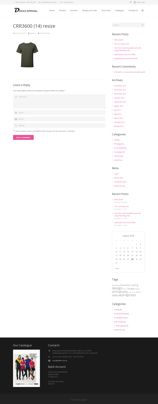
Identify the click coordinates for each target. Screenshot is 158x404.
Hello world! (118, 40)
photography (120, 291)
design (117, 288)
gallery (125, 289)
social (138, 292)
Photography (119, 144)
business (125, 285)
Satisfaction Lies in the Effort (125, 54)
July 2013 (117, 110)
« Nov (117, 268)
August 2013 (118, 106)
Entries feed (118, 178)
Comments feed (120, 182)
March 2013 (118, 118)
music (137, 289)
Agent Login (141, 2)
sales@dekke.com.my (49, 2)
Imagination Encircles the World (126, 58)
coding (134, 285)
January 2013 (119, 126)
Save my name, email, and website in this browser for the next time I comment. (45, 131)
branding (116, 285)
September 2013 (120, 102)
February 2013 (119, 122)
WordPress (118, 160)
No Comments (45, 33)
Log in (116, 174)
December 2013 (120, 90)
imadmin (33, 33)
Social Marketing (120, 148)
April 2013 (117, 114)
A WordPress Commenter (123, 72)
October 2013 (119, 98)
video (115, 295)
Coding (116, 140)
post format (131, 292)
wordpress (127, 295)
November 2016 (120, 86)
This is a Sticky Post (121, 44)
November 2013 (120, 94)
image (130, 288)
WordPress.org (119, 186)
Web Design (118, 156)
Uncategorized (119, 152)
